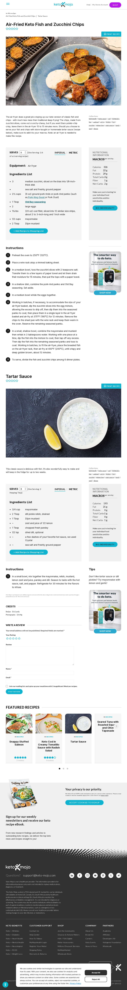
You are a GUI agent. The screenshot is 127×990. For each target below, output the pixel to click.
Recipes (20, 737)
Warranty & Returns (38, 954)
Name (9, 669)
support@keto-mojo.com (39, 875)
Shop (115, 5)
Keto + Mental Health (15, 942)
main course (110, 125)
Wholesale (107, 946)
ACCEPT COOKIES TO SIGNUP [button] (84, 802)
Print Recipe (113, 34)
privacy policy (104, 795)
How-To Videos (36, 939)
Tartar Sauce (43, 16)
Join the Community (66, 931)
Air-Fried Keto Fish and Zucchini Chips (20, 16)
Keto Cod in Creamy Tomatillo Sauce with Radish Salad (49, 746)
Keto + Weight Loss (14, 954)
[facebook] (79, 875)
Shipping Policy (36, 950)
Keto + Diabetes (13, 935)
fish (113, 122)
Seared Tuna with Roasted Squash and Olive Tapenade (108, 726)
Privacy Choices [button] (114, 981)
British (108, 122)
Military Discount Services (69, 946)
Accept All (96, 973)
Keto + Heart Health (14, 939)
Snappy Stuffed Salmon (19, 743)
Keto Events (90, 942)
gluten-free (100, 125)
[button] (7, 28)
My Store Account (100, 5)
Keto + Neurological (14, 946)
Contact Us (34, 931)
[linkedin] (71, 875)
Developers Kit (109, 939)
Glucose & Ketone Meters (68, 935)
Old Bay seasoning (35, 202)
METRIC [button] (73, 152)
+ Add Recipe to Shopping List (29, 231)
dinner (96, 129)
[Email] (118, 875)
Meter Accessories (65, 942)
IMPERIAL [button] (60, 152)
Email (8, 677)
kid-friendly (93, 119)
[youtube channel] (95, 875)
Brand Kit (89, 935)
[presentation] (116, 726)
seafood (96, 122)
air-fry (102, 122)
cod (109, 119)
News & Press (91, 946)
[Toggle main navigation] (8, 3)
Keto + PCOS (11, 950)
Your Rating (11, 635)
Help (89, 5)
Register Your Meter (38, 946)
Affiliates (106, 935)
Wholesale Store (65, 954)
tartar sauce (102, 119)
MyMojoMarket (64, 950)
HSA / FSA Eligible (65, 939)
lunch (117, 125)
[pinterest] (103, 875)
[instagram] (87, 875)
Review (9, 644)
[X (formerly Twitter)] (110, 875)
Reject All (96, 979)
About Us (89, 931)
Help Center (35, 935)
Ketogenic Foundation (112, 942)
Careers (88, 939)
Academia (107, 931)
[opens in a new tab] (105, 271)
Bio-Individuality (105, 208)
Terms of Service (113, 984)
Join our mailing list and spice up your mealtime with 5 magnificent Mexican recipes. (43, 686)
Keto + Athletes (12, 931)
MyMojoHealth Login (38, 942)
